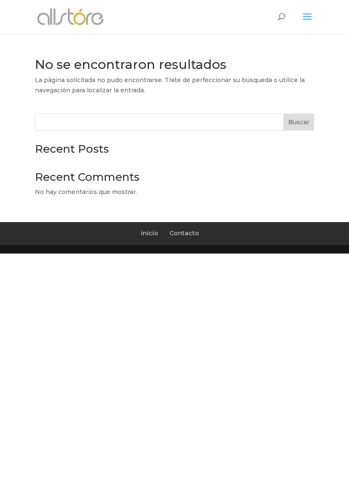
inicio (149, 233)
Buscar (298, 122)
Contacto (184, 233)
